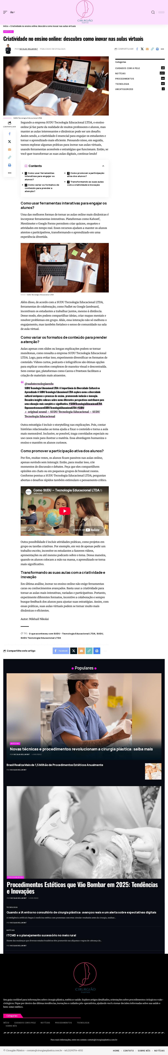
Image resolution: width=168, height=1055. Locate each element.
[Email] (147, 49)
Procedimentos (139, 78)
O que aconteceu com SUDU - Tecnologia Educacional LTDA (62, 633)
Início (5, 26)
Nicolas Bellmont (29, 49)
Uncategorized (139, 89)
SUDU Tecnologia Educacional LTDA (41, 637)
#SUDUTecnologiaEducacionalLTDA (85, 404)
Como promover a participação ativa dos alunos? (85, 175)
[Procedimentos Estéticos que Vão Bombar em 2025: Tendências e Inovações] (84, 832)
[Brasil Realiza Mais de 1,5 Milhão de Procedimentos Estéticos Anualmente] (153, 771)
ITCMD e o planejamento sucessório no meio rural (41, 935)
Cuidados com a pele (139, 68)
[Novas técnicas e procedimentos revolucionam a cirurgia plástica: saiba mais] (84, 716)
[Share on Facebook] (137, 49)
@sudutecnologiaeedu (39, 383)
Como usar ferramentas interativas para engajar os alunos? (40, 176)
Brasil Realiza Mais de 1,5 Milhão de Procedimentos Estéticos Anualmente (55, 765)
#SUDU (80, 408)
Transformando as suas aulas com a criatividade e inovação (85, 183)
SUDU (100, 633)
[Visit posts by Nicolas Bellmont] (8, 49)
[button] (6, 12)
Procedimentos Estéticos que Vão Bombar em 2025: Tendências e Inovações (82, 887)
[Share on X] (142, 49)
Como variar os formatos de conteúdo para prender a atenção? (42, 188)
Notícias (8, 31)
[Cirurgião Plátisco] (84, 12)
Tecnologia (139, 84)
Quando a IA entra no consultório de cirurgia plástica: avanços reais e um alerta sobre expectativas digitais (81, 912)
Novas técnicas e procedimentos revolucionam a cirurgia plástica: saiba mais (81, 749)
